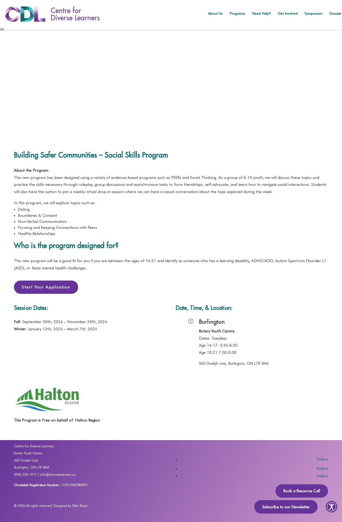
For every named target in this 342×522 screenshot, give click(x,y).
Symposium (313, 13)
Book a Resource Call (301, 490)
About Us (215, 13)
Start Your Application (46, 287)
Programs (237, 13)
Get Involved (288, 13)
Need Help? (261, 13)
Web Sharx (79, 506)
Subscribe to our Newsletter (286, 506)
